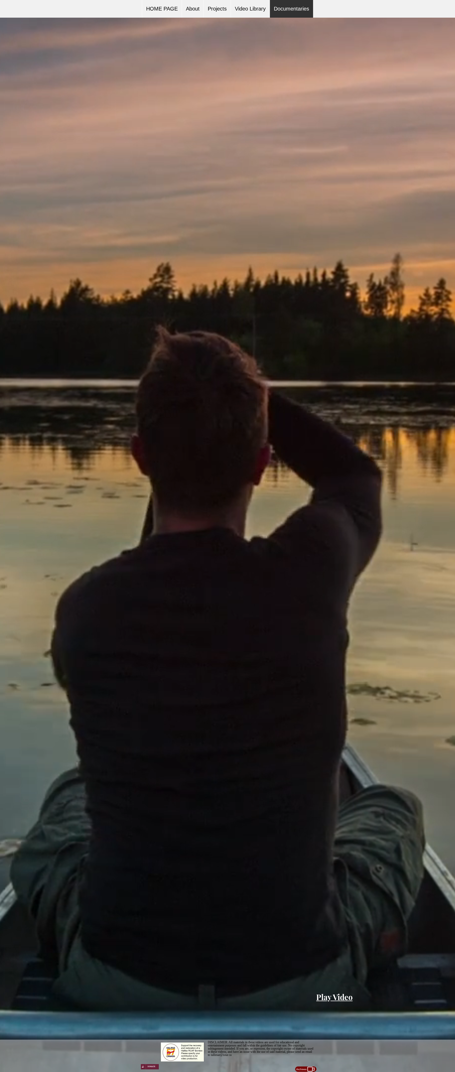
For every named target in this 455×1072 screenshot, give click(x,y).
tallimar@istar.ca (221, 1055)
